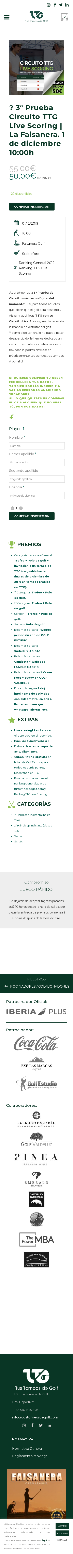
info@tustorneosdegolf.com (35, 1417)
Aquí (44, 1540)
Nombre (17, 437)
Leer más (62, 1540)
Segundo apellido (23, 471)
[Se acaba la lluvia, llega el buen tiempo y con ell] (36, 1498)
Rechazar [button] (62, 1533)
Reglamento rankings (29, 1456)
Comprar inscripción (31, 516)
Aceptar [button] (62, 1526)
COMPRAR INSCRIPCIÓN (31, 206)
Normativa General (27, 1449)
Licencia (16, 487)
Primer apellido (22, 454)
